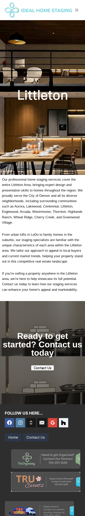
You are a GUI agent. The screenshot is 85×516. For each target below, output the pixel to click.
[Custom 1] (63, 423)
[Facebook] (9, 423)
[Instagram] (20, 423)
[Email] (42, 423)
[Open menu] (76, 10)
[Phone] (31, 423)
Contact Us (35, 437)
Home (13, 437)
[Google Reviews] (53, 423)
